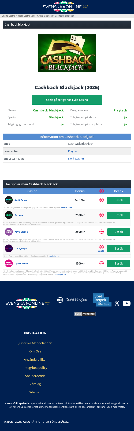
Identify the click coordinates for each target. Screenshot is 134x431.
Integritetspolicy (35, 367)
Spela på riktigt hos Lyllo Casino (67, 100)
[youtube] (127, 304)
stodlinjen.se (66, 207)
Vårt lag (35, 384)
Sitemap (35, 392)
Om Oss (35, 351)
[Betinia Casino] (9, 215)
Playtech (73, 151)
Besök (119, 200)
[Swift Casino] (9, 200)
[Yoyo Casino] (9, 232)
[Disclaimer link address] (77, 300)
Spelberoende (35, 376)
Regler (101, 250)
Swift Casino (76, 159)
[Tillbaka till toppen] (127, 425)
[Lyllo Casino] (9, 263)
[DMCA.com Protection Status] (85, 314)
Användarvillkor (35, 359)
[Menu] (5, 7)
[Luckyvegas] (9, 248)
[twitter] (117, 304)
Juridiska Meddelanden (35, 343)
